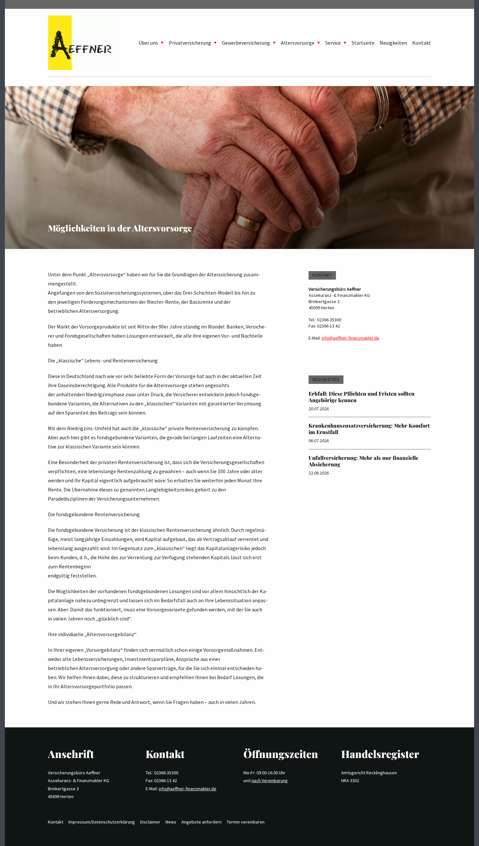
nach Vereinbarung (270, 780)
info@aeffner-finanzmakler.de (147, 4)
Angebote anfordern (201, 822)
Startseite (363, 42)
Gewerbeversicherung (246, 42)
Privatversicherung (190, 42)
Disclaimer (422, 4)
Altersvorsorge (297, 42)
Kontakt (337, 4)
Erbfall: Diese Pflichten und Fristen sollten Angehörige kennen (361, 396)
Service (333, 42)
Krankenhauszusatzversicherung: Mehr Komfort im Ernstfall (369, 428)
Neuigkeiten (393, 42)
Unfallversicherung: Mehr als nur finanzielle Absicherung (363, 461)
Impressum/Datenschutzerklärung (378, 4)
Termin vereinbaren (246, 822)
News (171, 822)
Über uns (148, 42)
